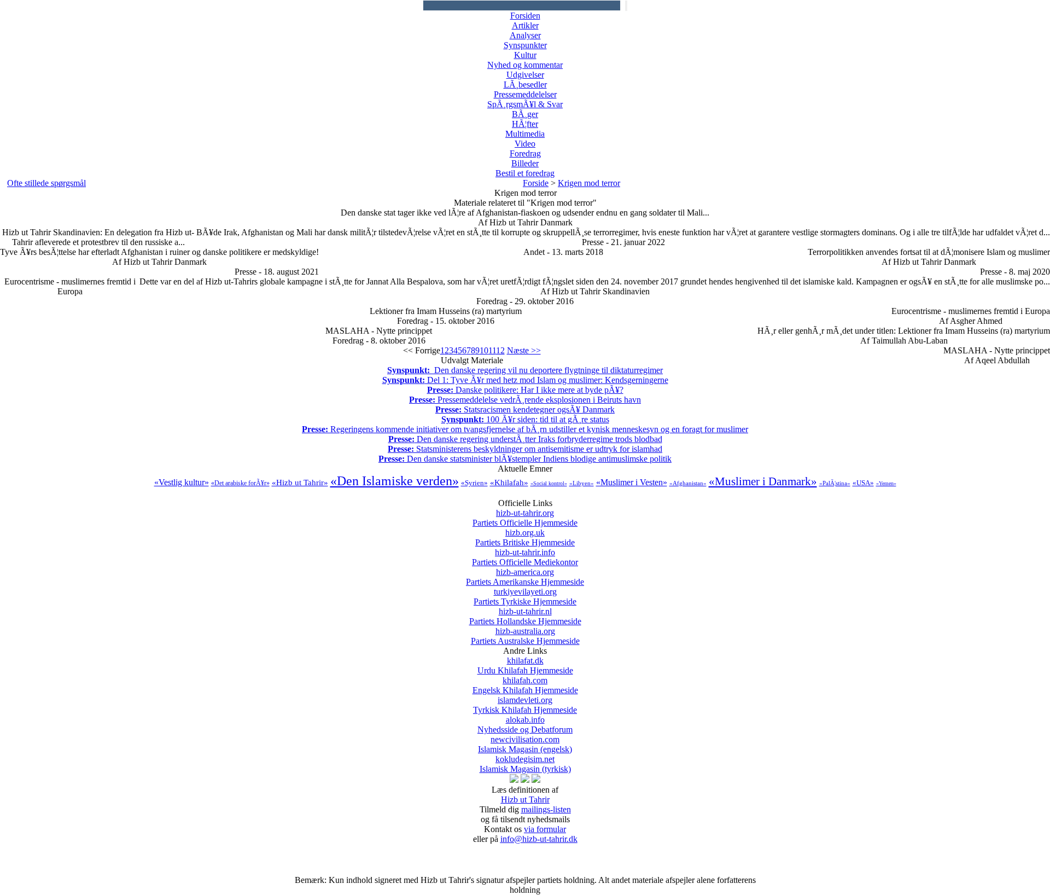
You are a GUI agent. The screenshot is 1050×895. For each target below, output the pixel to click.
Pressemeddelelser (525, 94)
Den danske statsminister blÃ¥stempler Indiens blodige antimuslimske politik (525, 458)
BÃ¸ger (525, 114)
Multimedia (525, 133)
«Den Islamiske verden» (394, 481)
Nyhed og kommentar (525, 64)
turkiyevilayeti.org (525, 596)
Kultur (525, 55)
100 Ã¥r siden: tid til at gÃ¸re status (525, 419)
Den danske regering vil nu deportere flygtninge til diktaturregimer (525, 370)
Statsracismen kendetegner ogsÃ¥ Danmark (525, 409)
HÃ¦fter (525, 124)
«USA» (863, 483)
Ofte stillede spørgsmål (46, 183)
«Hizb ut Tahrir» (300, 482)
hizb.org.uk (525, 537)
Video (525, 143)
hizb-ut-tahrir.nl (525, 616)
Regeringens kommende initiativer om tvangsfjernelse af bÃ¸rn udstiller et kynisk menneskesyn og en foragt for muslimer (525, 429)
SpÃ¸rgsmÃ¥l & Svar (525, 104)
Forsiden (525, 15)
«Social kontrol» (548, 483)
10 (484, 350)
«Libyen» (581, 483)
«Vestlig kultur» (181, 482)
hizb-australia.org (525, 636)
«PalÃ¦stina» (834, 483)
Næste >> (524, 350)
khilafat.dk (525, 665)
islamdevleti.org (525, 704)
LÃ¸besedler (525, 84)
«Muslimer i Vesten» (631, 482)
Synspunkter (525, 45)
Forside (536, 183)
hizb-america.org (525, 576)
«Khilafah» (509, 482)
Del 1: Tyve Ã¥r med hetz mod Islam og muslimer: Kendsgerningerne (525, 380)
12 (500, 350)
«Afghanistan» (688, 483)
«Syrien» (474, 483)
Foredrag (525, 153)
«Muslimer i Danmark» (763, 481)
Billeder (525, 163)
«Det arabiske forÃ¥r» (240, 483)
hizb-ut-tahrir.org (525, 517)
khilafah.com (525, 685)
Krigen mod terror (589, 183)
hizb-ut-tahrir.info (525, 557)
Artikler (525, 25)
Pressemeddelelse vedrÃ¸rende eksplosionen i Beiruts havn (525, 399)
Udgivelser (525, 74)
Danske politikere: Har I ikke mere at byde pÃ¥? (525, 389)
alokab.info (525, 724)
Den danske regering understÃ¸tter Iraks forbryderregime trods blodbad (525, 439)
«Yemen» (886, 483)
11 (492, 350)
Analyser (525, 35)
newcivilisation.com (525, 744)
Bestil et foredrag (525, 173)
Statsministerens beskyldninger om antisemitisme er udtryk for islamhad (525, 449)
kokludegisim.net (525, 764)
